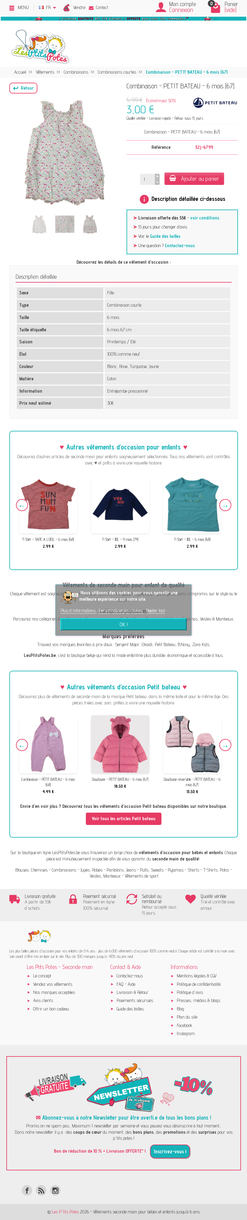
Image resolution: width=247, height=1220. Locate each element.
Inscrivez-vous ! (170, 1151)
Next (225, 505)
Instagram (186, 1033)
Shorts (193, 870)
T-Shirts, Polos (216, 870)
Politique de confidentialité (198, 984)
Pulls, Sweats (152, 870)
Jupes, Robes (91, 870)
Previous (22, 505)
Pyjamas (175, 870)
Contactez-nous (180, 245)
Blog (180, 1009)
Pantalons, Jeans (121, 870)
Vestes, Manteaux (105, 876)
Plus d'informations (79, 610)
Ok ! (124, 624)
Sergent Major (127, 644)
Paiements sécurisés (135, 1000)
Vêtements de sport (141, 876)
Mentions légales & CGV (197, 976)
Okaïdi (147, 644)
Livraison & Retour (133, 992)
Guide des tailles (165, 236)
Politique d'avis (190, 992)
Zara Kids (200, 644)
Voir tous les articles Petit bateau (123, 818)
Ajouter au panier (200, 178)
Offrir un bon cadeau (51, 1009)
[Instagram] (55, 1190)
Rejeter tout (155, 610)
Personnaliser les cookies (121, 610)
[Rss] (41, 1190)
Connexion (181, 10)
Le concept (42, 976)
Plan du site (187, 1017)
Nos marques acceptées (54, 992)
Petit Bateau (165, 644)
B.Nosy (184, 644)
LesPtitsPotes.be (66, 852)
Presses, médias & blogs (198, 1000)
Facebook (184, 1025)
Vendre (79, 7)
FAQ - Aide (126, 984)
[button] (23, 88)
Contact (102, 7)
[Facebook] (27, 1190)
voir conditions (204, 218)
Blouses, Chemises (31, 870)
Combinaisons (64, 870)
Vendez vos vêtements (52, 984)
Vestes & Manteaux (216, 619)
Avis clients (43, 1000)
